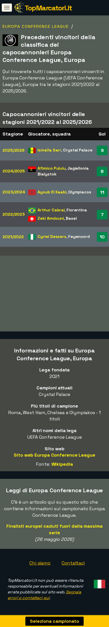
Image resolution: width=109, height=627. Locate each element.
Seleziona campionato (54, 621)
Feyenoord (79, 236)
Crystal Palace (78, 150)
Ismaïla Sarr (49, 150)
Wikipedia (62, 464)
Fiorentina (76, 210)
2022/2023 (14, 214)
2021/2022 (13, 236)
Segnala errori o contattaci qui (44, 594)
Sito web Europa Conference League (54, 455)
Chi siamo (39, 563)
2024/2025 (14, 171)
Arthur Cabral (51, 210)
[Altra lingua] (98, 582)
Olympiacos (79, 192)
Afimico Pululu (52, 168)
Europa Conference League (36, 26)
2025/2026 (14, 150)
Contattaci (73, 563)
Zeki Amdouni (51, 218)
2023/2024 (14, 192)
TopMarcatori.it (48, 7)
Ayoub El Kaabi (52, 192)
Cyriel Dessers (52, 236)
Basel (71, 218)
